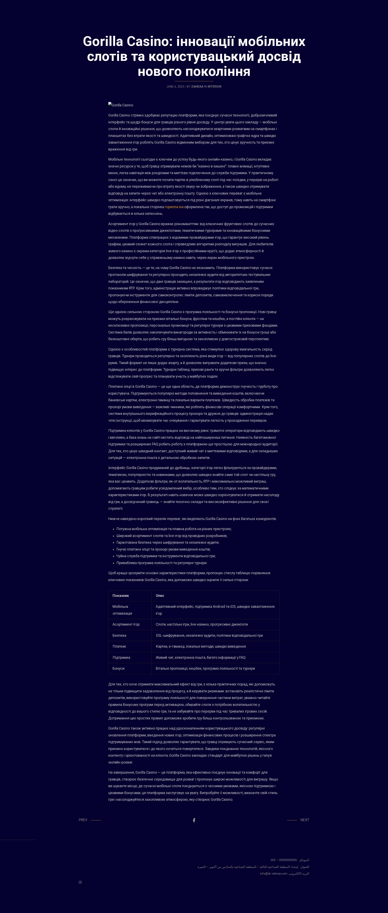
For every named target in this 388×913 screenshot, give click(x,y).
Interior (214, 86)
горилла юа (174, 207)
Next (304, 820)
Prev (83, 820)
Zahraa (197, 86)
